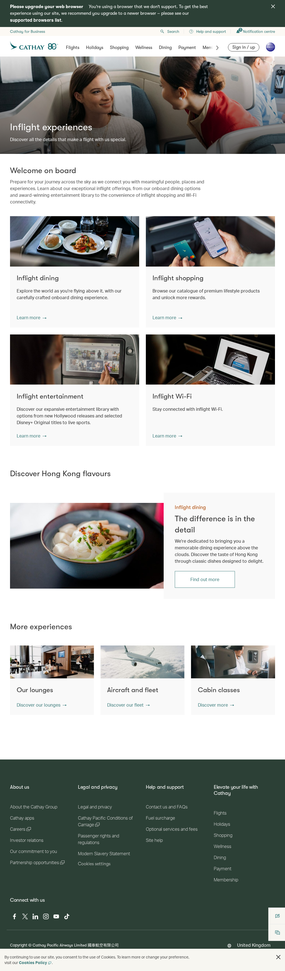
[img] (273, 6)
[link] (92, 546)
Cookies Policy (33, 962)
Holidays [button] (94, 47)
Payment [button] (187, 47)
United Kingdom (254, 945)
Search (173, 31)
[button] (31, 317)
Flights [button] (72, 47)
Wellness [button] (143, 47)
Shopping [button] (119, 47)
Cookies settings (94, 863)
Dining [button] (165, 47)
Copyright (18, 945)
